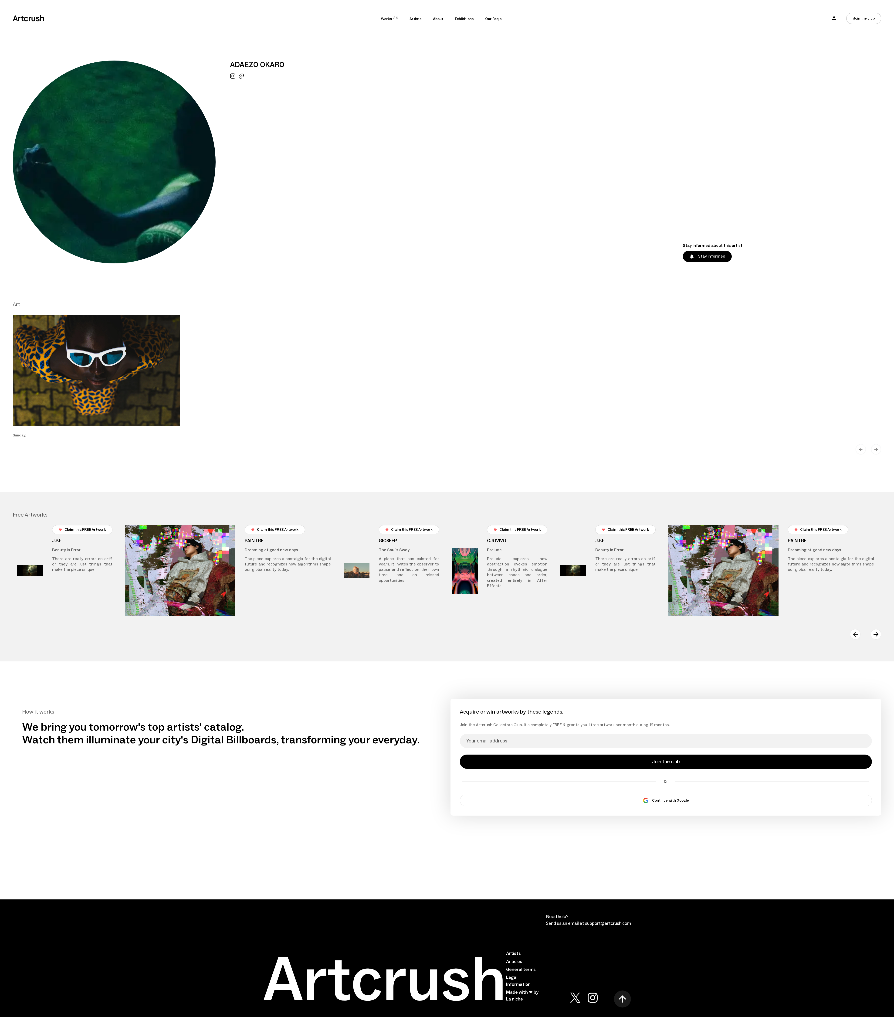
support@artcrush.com (608, 923)
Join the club (864, 18)
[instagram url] (232, 168)
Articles (514, 962)
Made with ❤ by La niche (522, 995)
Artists (415, 19)
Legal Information (518, 980)
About (438, 19)
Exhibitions (464, 19)
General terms (521, 970)
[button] (834, 18)
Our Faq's (493, 19)
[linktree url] (241, 168)
